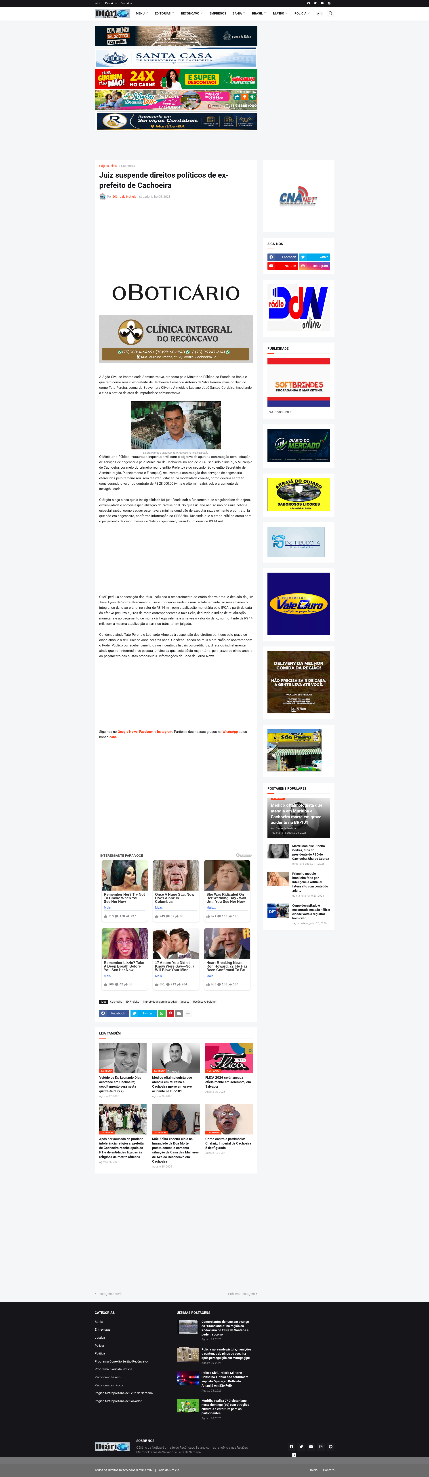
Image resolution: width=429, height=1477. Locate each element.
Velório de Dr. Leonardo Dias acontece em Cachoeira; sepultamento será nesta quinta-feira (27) (120, 1084)
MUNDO (278, 13)
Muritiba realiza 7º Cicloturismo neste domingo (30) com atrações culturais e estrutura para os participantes (225, 1407)
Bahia (99, 1321)
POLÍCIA (300, 13)
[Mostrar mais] (188, 1013)
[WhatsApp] (162, 1013)
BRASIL (257, 13)
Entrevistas (102, 1329)
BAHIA (237, 13)
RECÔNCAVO (190, 13)
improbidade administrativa (160, 1001)
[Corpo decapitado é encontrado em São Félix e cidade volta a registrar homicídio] (278, 911)
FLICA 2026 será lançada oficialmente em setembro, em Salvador (228, 1082)
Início (98, 3)
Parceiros (111, 3)
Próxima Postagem (241, 1294)
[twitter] (315, 3)
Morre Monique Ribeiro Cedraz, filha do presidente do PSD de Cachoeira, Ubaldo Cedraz (310, 852)
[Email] (179, 1013)
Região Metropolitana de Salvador (118, 1401)
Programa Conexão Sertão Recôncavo (121, 1361)
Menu (140, 13)
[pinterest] (329, 3)
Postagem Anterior (110, 1294)
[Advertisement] (176, 143)
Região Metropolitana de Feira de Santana (124, 1393)
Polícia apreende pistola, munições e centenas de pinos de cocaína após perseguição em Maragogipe (226, 1354)
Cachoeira (128, 166)
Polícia (99, 1345)
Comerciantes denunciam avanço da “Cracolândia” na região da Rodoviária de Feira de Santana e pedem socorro (225, 1328)
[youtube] (322, 3)
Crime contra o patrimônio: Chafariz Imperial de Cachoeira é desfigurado (228, 1143)
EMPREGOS (218, 13)
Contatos (126, 3)
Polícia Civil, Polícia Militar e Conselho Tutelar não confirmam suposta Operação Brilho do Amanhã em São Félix (225, 1379)
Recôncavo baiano (204, 1001)
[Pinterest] (170, 1013)
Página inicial (108, 166)
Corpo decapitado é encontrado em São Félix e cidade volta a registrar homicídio (311, 912)
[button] (320, 13)
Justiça (185, 1001)
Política (100, 1353)
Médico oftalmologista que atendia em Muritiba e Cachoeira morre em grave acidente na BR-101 (172, 1084)
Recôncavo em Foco (109, 1385)
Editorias (163, 13)
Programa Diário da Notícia (113, 1369)
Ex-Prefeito (132, 1001)
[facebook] (308, 3)
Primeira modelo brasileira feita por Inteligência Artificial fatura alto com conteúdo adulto (310, 882)
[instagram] (321, 1447)
